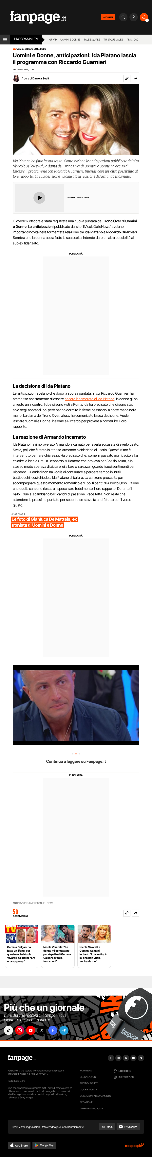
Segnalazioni (88, 1076)
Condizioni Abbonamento (95, 1095)
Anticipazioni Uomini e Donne (29, 903)
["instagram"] (19, 1030)
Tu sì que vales (113, 39)
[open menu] (5, 39)
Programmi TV (26, 39)
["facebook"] (52, 1030)
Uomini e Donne (70, 39)
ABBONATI (108, 17)
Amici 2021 (133, 39)
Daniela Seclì (40, 78)
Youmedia (86, 1070)
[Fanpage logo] (33, 17)
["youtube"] (30, 1030)
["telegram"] (63, 1030)
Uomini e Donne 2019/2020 (31, 49)
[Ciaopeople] (134, 1146)
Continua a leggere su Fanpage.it (76, 761)
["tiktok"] (8, 1030)
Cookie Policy (88, 1089)
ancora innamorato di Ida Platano (89, 399)
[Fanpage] (22, 1058)
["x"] (41, 1030)
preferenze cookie (91, 1108)
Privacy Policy (89, 1083)
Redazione (86, 1102)
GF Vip (53, 39)
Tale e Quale (92, 39)
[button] (135, 78)
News (50, 903)
